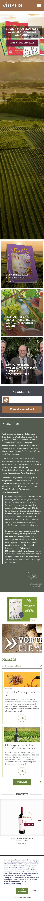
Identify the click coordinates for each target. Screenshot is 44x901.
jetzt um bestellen (22, 43)
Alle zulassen (22, 891)
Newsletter (22, 392)
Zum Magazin (22, 782)
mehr (22, 718)
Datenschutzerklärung (12, 884)
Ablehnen (34, 891)
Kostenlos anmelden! (22, 409)
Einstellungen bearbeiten (22, 897)
